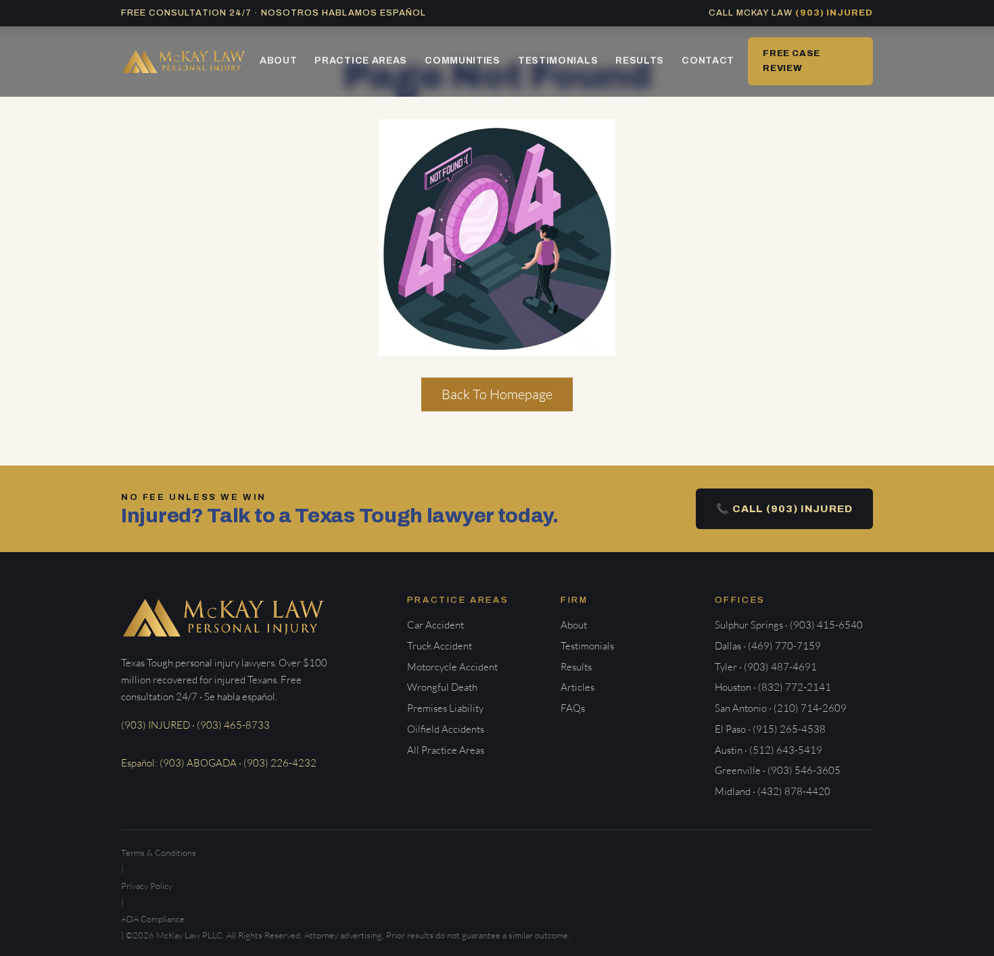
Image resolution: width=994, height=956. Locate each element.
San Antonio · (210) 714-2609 (781, 708)
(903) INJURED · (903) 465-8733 (195, 725)
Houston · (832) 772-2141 (773, 687)
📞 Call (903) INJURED (784, 508)
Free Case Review (791, 60)
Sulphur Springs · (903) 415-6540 (789, 624)
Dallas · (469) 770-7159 (768, 645)
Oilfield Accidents (445, 729)
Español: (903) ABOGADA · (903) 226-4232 (218, 762)
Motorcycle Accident (452, 666)
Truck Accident (439, 645)
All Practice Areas (445, 750)
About (279, 60)
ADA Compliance (153, 918)
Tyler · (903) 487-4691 (766, 666)
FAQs (573, 708)
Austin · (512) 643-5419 (768, 750)
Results (639, 60)
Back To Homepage (497, 394)
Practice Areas (360, 60)
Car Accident (435, 624)
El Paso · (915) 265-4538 (770, 729)
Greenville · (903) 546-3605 (778, 770)
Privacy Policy (146, 885)
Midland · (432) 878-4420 (772, 791)
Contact (708, 60)
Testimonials (558, 60)
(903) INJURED (834, 13)
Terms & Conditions (158, 852)
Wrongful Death (442, 687)
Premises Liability (445, 708)
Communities (462, 60)
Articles (577, 687)
